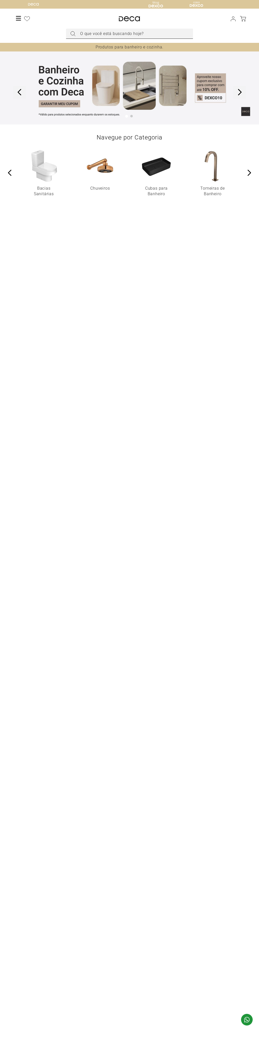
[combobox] (129, 34)
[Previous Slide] (19, 92)
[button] (126, 116)
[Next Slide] (239, 92)
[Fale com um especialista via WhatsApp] (247, 1020)
